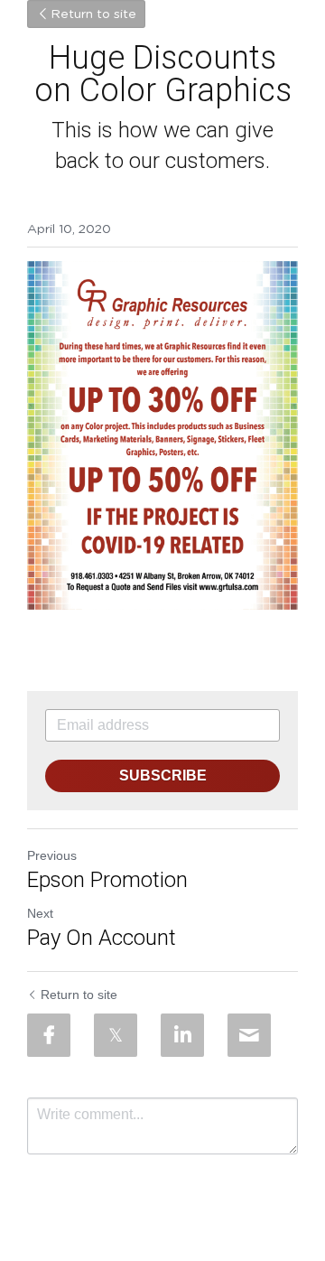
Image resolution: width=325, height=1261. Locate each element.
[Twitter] (115, 1035)
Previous (52, 855)
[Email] (249, 1035)
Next (40, 913)
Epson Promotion (107, 879)
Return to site (93, 14)
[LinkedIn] (182, 1035)
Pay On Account (101, 937)
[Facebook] (48, 1035)
